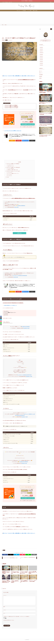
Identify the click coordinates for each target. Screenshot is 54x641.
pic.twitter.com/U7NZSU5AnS (22, 275)
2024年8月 (41, 54)
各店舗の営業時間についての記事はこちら (10, 305)
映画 (40, 78)
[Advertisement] (27, 18)
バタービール (10, 175)
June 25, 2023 (16, 207)
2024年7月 (41, 56)
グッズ (41, 71)
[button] (5, 554)
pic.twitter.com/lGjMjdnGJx (21, 205)
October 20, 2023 (24, 463)
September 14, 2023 (29, 376)
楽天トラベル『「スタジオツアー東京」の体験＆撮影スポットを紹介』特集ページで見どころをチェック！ (19, 75)
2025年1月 (41, 50)
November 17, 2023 (25, 416)
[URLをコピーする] (34, 554)
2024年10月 (41, 52)
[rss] (50, 2)
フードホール (10, 174)
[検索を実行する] (51, 29)
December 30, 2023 (26, 328)
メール (4, 609)
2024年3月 (41, 63)
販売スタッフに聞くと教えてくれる (13, 169)
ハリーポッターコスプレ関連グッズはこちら (12, 130)
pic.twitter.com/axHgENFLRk (20, 415)
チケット (41, 72)
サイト (4, 613)
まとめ (8, 177)
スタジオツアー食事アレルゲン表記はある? (13, 167)
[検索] (51, 2)
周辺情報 (41, 74)
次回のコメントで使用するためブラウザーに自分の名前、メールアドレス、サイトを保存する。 (17, 616)
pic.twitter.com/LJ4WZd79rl (24, 461)
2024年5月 (41, 59)
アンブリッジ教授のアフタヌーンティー (13, 173)
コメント (4, 595)
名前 (4, 606)
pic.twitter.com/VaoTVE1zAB (27, 374)
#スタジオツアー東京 (27, 414)
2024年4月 (41, 61)
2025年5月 (41, 47)
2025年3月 (41, 49)
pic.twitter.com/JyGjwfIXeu (26, 326)
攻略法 (4, 550)
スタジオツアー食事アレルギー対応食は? (13, 163)
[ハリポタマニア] (27, 6)
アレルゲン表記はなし (11, 168)
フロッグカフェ (10, 172)
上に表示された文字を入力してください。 (9, 620)
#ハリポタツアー (15, 275)
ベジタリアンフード (11, 164)
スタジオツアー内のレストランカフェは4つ (13, 171)
